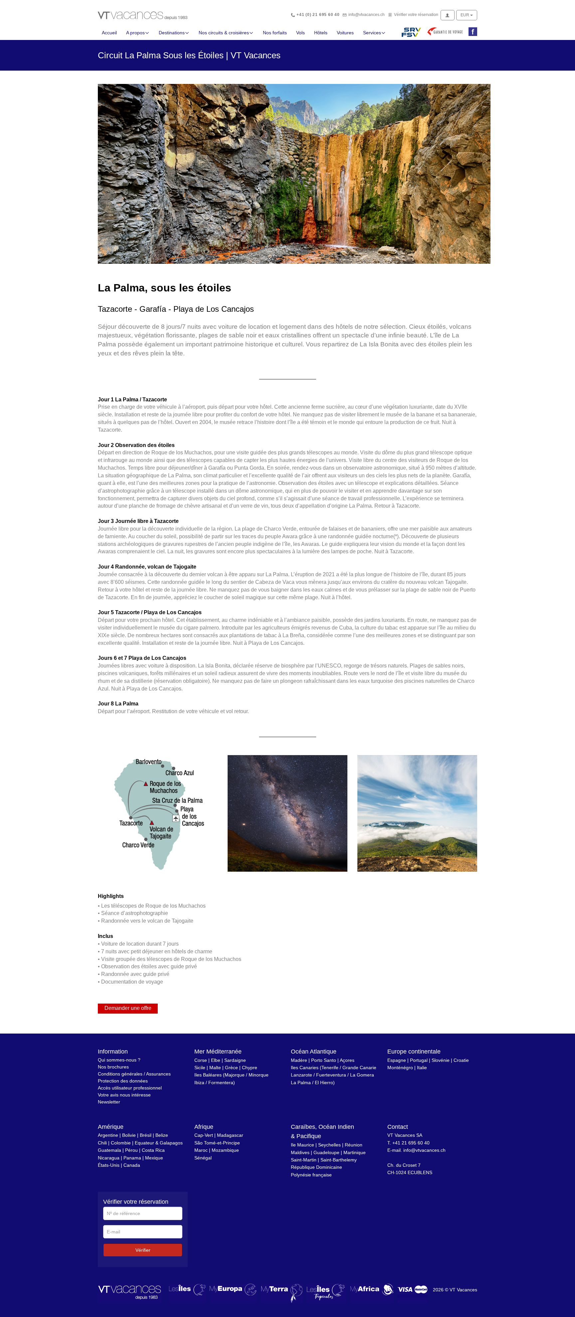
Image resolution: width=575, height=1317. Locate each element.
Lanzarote (301, 1075)
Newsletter (109, 1101)
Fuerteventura (331, 1075)
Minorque (259, 1075)
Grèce (231, 1067)
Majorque (235, 1075)
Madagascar (230, 1135)
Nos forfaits (275, 32)
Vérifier (142, 1250)
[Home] (143, 15)
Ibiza (199, 1082)
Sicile (199, 1067)
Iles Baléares (208, 1075)
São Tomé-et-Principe (217, 1142)
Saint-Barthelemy (338, 1159)
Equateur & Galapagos (159, 1142)
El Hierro (324, 1082)
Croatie (461, 1060)
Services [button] (372, 32)
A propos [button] (135, 32)
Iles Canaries (304, 1067)
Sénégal (203, 1157)
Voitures (345, 32)
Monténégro (400, 1067)
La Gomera (362, 1075)
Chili (102, 1142)
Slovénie (441, 1060)
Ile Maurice (302, 1144)
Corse (200, 1060)
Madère (299, 1060)
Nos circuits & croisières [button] (224, 32)
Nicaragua (108, 1157)
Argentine (108, 1135)
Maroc (201, 1150)
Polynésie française (311, 1174)
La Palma (301, 1082)
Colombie (121, 1142)
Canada (131, 1165)
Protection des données (123, 1081)
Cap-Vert (203, 1135)
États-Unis (108, 1165)
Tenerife (329, 1067)
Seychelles (329, 1144)
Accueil (109, 32)
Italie (422, 1067)
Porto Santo (323, 1060)
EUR (465, 15)
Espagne (396, 1060)
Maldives (300, 1152)
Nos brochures (113, 1067)
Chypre (249, 1067)
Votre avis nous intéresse (124, 1095)
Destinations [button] (172, 32)
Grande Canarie (359, 1067)
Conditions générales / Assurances (134, 1074)
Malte (215, 1067)
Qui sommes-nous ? (119, 1060)
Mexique (154, 1157)
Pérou (131, 1150)
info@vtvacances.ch (366, 14)
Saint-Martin (303, 1159)
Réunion (353, 1144)
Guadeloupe (326, 1152)
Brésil (145, 1135)
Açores (347, 1060)
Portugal (419, 1060)
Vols (300, 32)
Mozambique (225, 1150)
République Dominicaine (316, 1167)
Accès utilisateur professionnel (130, 1088)
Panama (132, 1157)
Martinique (354, 1152)
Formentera (220, 1082)
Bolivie (129, 1135)
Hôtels (320, 32)
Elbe (215, 1060)
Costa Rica (153, 1150)
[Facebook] (471, 32)
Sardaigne (235, 1060)
